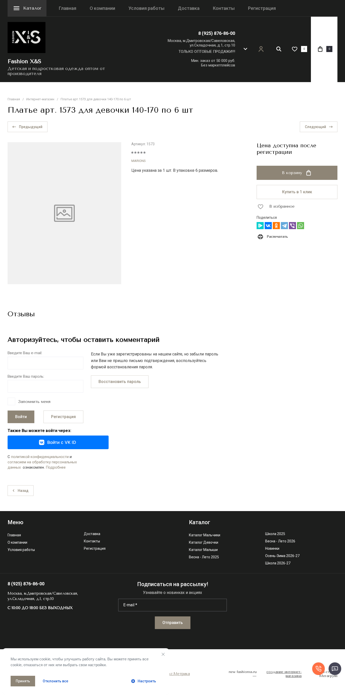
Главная (67, 8)
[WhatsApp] (300, 225)
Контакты (224, 8)
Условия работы (146, 8)
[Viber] (292, 225)
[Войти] (261, 49)
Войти (21, 416)
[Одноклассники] (276, 225)
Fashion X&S (24, 61)
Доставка (189, 8)
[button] (245, 49)
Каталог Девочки (203, 542)
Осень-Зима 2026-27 (282, 556)
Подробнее (56, 467)
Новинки (272, 548)
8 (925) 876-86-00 (216, 33)
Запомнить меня (34, 401)
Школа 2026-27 (277, 563)
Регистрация (262, 8)
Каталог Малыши (203, 550)
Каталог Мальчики (204, 535)
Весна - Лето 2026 (280, 541)
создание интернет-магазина (284, 674)
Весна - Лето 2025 (204, 557)
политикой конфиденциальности (40, 456)
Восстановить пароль (119, 381)
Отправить (172, 622)
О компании (102, 8)
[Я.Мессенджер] (260, 225)
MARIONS (138, 161)
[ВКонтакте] (268, 225)
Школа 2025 (275, 534)
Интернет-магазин (40, 99)
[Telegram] (284, 225)
